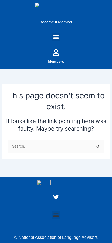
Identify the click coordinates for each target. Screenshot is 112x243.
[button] (56, 37)
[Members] (56, 52)
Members (56, 61)
